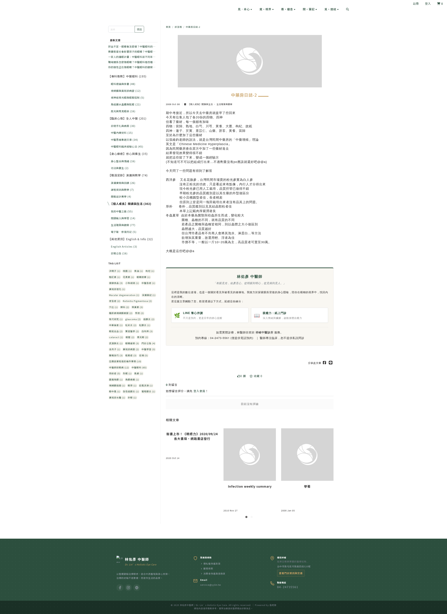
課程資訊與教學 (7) (122, 189)
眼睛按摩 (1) (143, 277)
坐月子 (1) (114, 349)
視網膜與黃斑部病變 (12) (126, 90)
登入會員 (199, 391)
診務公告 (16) (119, 253)
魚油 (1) (138, 271)
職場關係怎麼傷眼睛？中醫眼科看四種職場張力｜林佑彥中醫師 (131, 62)
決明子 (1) (114, 271)
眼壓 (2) (130, 337)
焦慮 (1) (138, 373)
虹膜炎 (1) (144, 325)
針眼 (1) (132, 397)
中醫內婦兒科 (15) (122, 132)
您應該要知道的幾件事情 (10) (125, 361)
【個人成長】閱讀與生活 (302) (130, 204)
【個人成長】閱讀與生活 (200, 104)
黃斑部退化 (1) (117, 289)
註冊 (416, 3)
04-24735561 (287, 587)
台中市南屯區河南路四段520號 (294, 566)
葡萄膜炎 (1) (148, 391)
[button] (245, 9)
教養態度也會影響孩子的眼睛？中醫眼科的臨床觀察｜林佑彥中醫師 (131, 51)
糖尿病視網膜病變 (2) (121, 313)
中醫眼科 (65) (139, 367)
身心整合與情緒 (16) (123, 161)
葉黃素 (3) (137, 307)
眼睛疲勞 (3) (132, 343)
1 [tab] (247, 517)
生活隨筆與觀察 (224, 104)
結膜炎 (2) (149, 319)
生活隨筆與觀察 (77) (123, 225)
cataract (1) (116, 337)
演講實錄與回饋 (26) (123, 183)
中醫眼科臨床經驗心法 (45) (127, 146)
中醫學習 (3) (148, 349)
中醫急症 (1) (148, 283)
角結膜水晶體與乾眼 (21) (126, 104)
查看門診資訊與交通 (291, 573)
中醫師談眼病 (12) (119, 367)
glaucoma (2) (133, 319)
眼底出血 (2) (116, 331)
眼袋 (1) (132, 385)
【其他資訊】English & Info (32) (130, 239)
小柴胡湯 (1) (132, 283)
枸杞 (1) (150, 271)
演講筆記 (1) (149, 295)
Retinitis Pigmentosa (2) (137, 301)
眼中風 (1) (114, 391)
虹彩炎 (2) (131, 325)
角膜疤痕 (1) (132, 379)
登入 (428, 3)
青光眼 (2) (142, 337)
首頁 (168, 26)
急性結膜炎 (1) (131, 391)
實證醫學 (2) (132, 331)
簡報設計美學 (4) (121, 196)
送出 (139, 29)
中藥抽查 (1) (116, 325)
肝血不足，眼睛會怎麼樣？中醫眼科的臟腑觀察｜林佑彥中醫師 (131, 46)
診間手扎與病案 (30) (123, 126)
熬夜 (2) (139, 313)
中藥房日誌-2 (193, 26)
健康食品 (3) (116, 283)
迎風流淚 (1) (146, 385)
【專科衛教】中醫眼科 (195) (127, 76)
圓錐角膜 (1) (116, 379)
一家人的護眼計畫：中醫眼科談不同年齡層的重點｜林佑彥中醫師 (131, 57)
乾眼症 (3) (131, 355)
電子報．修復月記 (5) (123, 232)
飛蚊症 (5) (114, 373)
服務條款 (208, 568)
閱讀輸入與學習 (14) (123, 218)
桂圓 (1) (127, 271)
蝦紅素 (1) (114, 277)
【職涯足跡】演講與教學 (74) (128, 175)
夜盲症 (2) (114, 301)
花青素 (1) (128, 277)
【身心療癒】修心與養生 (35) (128, 154)
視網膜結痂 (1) (117, 385)
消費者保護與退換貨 (214, 573)
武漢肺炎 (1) (116, 343)
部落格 (178, 26)
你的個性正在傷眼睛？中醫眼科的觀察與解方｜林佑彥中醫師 (131, 67)
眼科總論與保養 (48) (123, 84)
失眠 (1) (127, 373)
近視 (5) (143, 355)
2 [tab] (252, 517)
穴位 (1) (113, 307)
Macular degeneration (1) (124, 295)
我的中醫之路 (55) (122, 211)
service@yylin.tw (210, 584)
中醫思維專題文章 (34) (124, 139)
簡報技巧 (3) (116, 355)
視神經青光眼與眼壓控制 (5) (127, 97)
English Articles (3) (124, 246)
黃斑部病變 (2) (131, 349)
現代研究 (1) (116, 319)
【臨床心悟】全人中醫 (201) (127, 118)
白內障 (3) (147, 331)
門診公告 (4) (148, 343)
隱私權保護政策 (212, 563)
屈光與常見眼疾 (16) (123, 111)
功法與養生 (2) (120, 168)
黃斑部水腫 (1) (117, 397)
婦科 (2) (124, 307)
